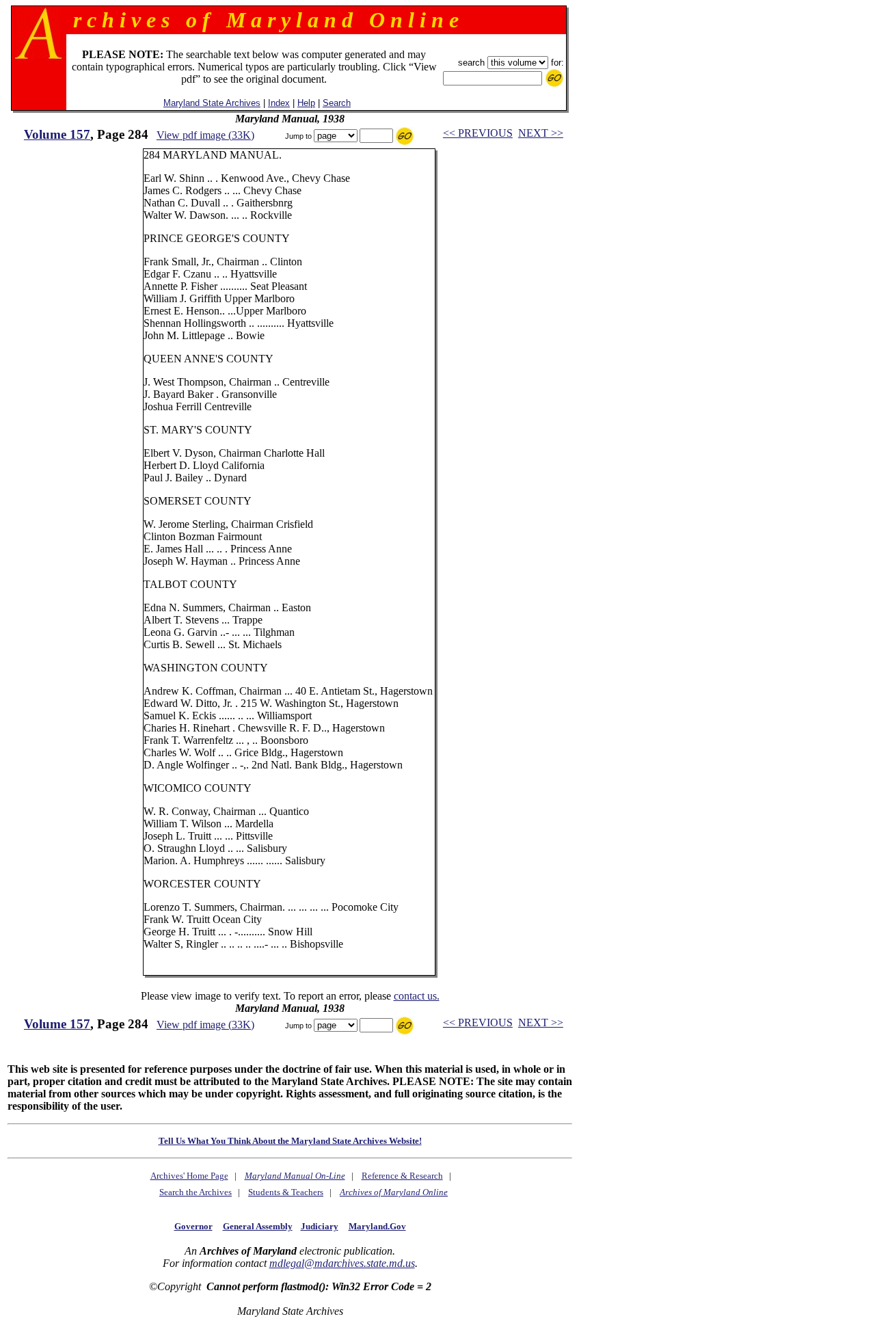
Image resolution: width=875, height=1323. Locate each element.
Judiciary (319, 1226)
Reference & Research (402, 1176)
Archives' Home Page (189, 1176)
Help (306, 103)
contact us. (417, 996)
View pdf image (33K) (205, 135)
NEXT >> (540, 133)
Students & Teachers (285, 1192)
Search (337, 103)
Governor (193, 1226)
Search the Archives (195, 1192)
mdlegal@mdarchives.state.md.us (342, 1263)
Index (279, 103)
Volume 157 (57, 134)
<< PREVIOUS (478, 133)
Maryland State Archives (211, 103)
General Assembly (258, 1226)
